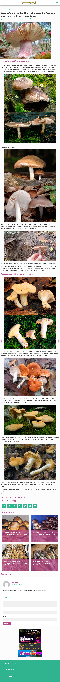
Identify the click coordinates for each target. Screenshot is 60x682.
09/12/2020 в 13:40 (17, 584)
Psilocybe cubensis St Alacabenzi (13, 561)
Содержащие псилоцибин (16, 534)
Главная (3, 9)
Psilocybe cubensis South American (43, 532)
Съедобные (26, 19)
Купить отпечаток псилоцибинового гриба (13, 497)
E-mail (4, 616)
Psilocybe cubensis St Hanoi (41, 561)
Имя (4, 609)
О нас (10, 676)
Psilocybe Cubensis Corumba (12, 532)
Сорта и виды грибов (16, 19)
